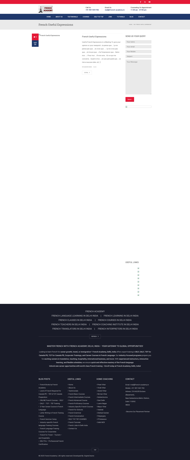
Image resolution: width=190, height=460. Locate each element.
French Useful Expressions (94, 36)
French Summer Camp (48, 419)
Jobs (110, 17)
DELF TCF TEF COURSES (77, 419)
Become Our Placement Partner (137, 412)
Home (49, 17)
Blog (131, 17)
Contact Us (73, 429)
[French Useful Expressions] (59, 35)
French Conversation (76, 416)
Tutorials (121, 17)
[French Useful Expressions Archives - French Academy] (46, 9)
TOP (95, 450)
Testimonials (72, 17)
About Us (59, 17)
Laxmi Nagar (102, 403)
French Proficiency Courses (79, 403)
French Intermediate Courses (79, 397)
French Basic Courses (77, 394)
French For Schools (76, 410)
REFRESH (94, 336)
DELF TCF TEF (98, 17)
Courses (86, 17)
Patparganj (101, 416)
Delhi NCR (101, 422)
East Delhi (101, 400)
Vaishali (100, 410)
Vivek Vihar (101, 388)
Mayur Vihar (101, 407)
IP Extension (102, 419)
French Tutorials (75, 422)
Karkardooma (102, 397)
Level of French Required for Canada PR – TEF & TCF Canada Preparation (50, 394)
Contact (141, 17)
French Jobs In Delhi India (78, 425)
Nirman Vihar (102, 394)
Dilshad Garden (103, 413)
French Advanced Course (78, 400)
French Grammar (75, 413)
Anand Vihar (101, 391)
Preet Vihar (101, 385)
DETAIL (86, 72)
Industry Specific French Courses (81, 407)
